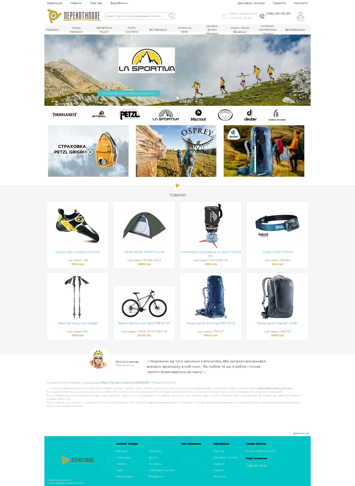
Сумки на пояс (184, 30)
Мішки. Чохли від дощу (240, 30)
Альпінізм (155, 451)
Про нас (96, 3)
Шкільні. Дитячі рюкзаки (212, 30)
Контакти (301, 3)
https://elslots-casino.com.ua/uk (275, 388)
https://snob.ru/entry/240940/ (125, 382)
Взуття (153, 457)
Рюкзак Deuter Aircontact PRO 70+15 (211, 323)
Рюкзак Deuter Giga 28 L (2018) (277, 323)
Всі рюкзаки (158, 29)
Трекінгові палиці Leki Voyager (78, 323)
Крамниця (54, 3)
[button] (51, 69)
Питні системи (132, 30)
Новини (76, 3)
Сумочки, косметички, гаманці (268, 30)
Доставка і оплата (251, 3)
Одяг (119, 470)
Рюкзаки (52, 29)
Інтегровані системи (162, 470)
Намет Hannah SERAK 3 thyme (144, 251)
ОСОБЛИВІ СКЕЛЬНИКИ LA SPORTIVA (129, 93)
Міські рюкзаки (76, 30)
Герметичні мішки (104, 30)
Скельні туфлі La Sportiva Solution (77, 251)
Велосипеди (124, 476)
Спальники (123, 457)
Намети (121, 463)
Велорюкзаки (295, 29)
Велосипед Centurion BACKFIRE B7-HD (144, 323)
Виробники (119, 3)
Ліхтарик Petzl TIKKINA (277, 251)
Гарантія (279, 3)
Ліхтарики (155, 463)
